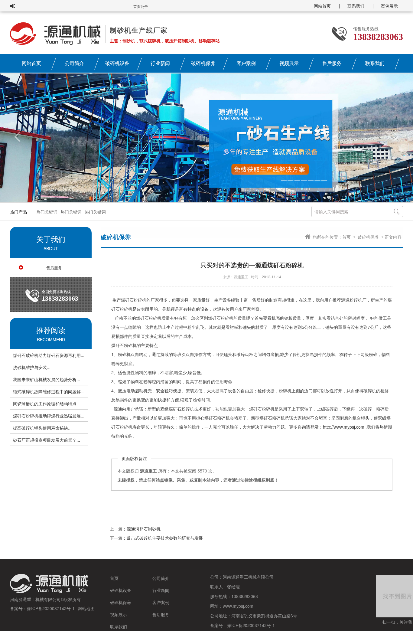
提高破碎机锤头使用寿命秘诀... (42, 428)
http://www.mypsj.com (343, 427)
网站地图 (86, 608)
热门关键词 (46, 212)
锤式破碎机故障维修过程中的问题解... (48, 391)
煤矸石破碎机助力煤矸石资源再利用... (48, 355)
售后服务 (332, 63)
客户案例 (246, 63)
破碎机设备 (117, 63)
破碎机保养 (203, 63)
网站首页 (322, 6)
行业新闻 (160, 63)
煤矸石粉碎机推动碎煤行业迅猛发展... (48, 416)
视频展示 (289, 63)
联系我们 (355, 6)
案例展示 (389, 6)
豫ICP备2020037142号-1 (51, 608)
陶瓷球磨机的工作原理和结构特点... (46, 404)
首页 (346, 237)
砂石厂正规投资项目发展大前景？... (46, 440)
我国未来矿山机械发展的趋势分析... (46, 379)
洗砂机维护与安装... (31, 367)
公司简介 (74, 63)
